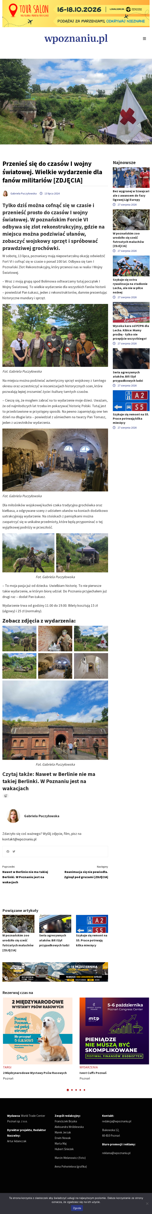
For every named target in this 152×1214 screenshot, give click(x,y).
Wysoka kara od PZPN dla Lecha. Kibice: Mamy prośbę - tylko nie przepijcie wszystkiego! (131, 332)
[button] (68, 1090)
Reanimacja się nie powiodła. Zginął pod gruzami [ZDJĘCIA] (86, 872)
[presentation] (5, 1044)
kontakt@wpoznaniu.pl (19, 839)
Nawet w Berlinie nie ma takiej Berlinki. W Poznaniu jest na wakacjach (48, 781)
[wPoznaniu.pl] (76, 38)
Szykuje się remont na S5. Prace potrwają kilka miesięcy (91, 940)
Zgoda (77, 1208)
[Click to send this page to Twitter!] (13, 851)
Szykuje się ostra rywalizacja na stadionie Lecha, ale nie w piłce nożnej (130, 286)
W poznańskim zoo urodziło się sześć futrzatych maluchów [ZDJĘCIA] (128, 239)
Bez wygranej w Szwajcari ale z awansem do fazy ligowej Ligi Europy (131, 195)
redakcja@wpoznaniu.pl (116, 1121)
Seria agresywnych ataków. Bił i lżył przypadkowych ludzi (54, 940)
